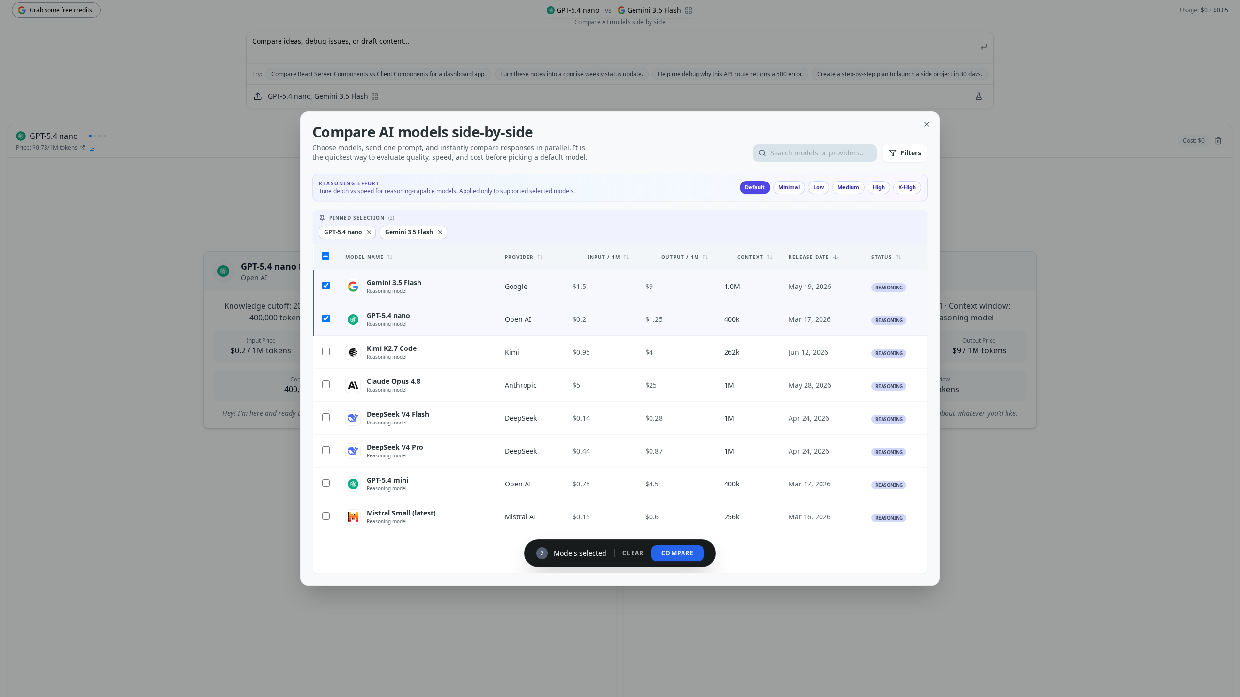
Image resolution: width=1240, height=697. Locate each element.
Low (818, 187)
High (879, 187)
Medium (848, 187)
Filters (910, 152)
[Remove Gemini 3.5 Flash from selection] (440, 232)
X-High (907, 187)
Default (755, 187)
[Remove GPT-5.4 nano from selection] (369, 232)
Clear (633, 553)
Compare (677, 553)
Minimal (789, 187)
